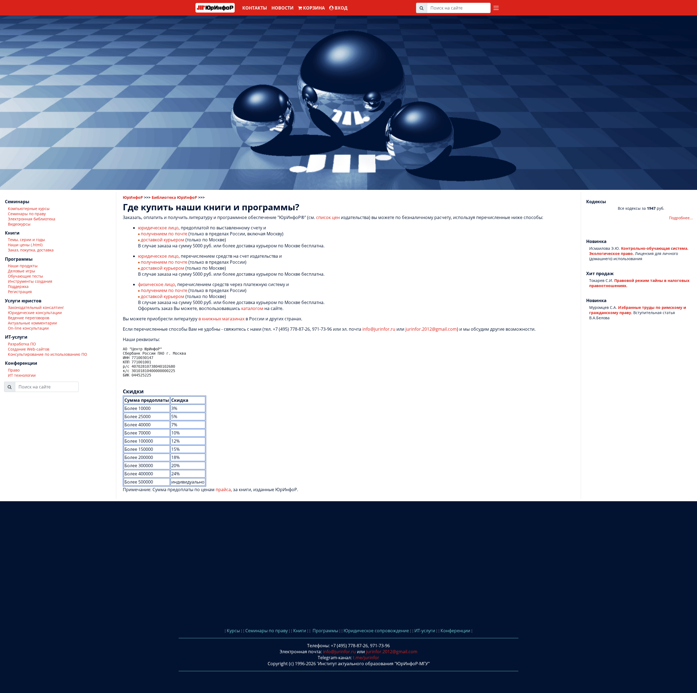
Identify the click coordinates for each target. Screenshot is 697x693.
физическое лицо (156, 284)
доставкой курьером (162, 240)
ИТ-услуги (424, 631)
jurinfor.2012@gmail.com (431, 329)
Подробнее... (681, 218)
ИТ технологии (22, 375)
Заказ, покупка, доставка (31, 250)
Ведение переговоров (28, 317)
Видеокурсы (19, 224)
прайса (223, 490)
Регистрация (20, 291)
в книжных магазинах (221, 319)
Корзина (313, 8)
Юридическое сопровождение (376, 631)
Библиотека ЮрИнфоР (174, 197)
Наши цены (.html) (25, 245)
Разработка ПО (22, 343)
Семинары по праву (27, 213)
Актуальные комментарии (32, 323)
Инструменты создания (30, 281)
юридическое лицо (158, 228)
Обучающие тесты (25, 276)
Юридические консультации (35, 312)
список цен (328, 217)
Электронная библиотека (31, 218)
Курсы (233, 631)
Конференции (455, 631)
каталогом (252, 308)
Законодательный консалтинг (36, 307)
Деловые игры (21, 271)
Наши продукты (23, 266)
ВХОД (340, 8)
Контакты (254, 8)
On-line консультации (28, 328)
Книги (299, 631)
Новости (282, 8)
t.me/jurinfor (366, 658)
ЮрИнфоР (133, 197)
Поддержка (18, 286)
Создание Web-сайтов (28, 349)
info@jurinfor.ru (378, 329)
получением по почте (164, 234)
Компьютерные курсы (29, 208)
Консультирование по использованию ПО (47, 354)
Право (14, 370)
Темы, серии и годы (26, 239)
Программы (324, 631)
